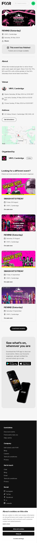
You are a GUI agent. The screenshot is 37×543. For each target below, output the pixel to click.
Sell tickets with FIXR (11, 447)
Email (5, 475)
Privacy (6, 460)
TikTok (8, 494)
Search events (21, 3)
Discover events (9, 432)
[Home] (6, 3)
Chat (5, 469)
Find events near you (11, 435)
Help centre (8, 438)
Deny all (18, 534)
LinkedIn (9, 503)
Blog (5, 451)
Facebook (9, 497)
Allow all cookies (18, 529)
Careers (6, 454)
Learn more (6, 524)
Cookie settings (18, 538)
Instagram (9, 491)
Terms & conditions (10, 457)
